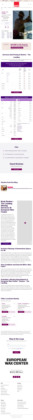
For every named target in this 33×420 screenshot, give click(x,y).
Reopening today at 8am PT (6, 305)
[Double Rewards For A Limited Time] (16, 49)
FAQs (18, 391)
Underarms (3, 83)
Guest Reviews (16, 164)
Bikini (2, 73)
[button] (28, 4)
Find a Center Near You (5, 385)
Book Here (5, 311)
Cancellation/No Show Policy (5, 413)
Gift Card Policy (3, 405)
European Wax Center (15, 415)
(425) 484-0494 (5, 310)
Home (2, 7)
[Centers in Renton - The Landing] (25, 223)
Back (2, 103)
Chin (18, 105)
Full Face (19, 110)
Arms (2, 101)
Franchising (3, 388)
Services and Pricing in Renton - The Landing (16, 56)
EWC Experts (19, 389)
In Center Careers (4, 391)
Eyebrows (3, 85)
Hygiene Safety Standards (5, 394)
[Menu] (3, 4)
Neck (19, 117)
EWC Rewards (19, 388)
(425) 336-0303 (5, 20)
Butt (2, 113)
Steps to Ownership (20, 406)
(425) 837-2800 (5, 322)
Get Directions (6, 243)
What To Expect (20, 131)
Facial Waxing (19, 128)
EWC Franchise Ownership (21, 402)
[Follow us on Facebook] (6, 27)
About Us (2, 386)
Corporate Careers (4, 389)
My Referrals (19, 386)
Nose (19, 119)
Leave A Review (16, 169)
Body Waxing (19, 127)
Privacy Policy (3, 406)
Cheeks (19, 103)
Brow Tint (19, 101)
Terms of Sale (3, 408)
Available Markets (20, 405)
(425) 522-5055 (21, 310)
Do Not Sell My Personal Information (16, 417)
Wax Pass (19, 130)
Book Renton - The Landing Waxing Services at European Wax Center (7, 207)
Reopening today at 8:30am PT (22, 305)
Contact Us (19, 385)
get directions (5, 18)
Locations (5, 7)
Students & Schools (4, 393)
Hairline (19, 112)
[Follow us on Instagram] (8, 27)
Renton (14, 7)
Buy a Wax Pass (7, 25)
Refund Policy (3, 402)
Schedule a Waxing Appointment (13, 279)
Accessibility (3, 411)
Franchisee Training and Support (22, 408)
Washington (10, 7)
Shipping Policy (3, 403)
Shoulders (3, 129)
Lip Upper (3, 88)
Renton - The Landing (5, 13)
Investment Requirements (21, 403)
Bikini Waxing (19, 126)
